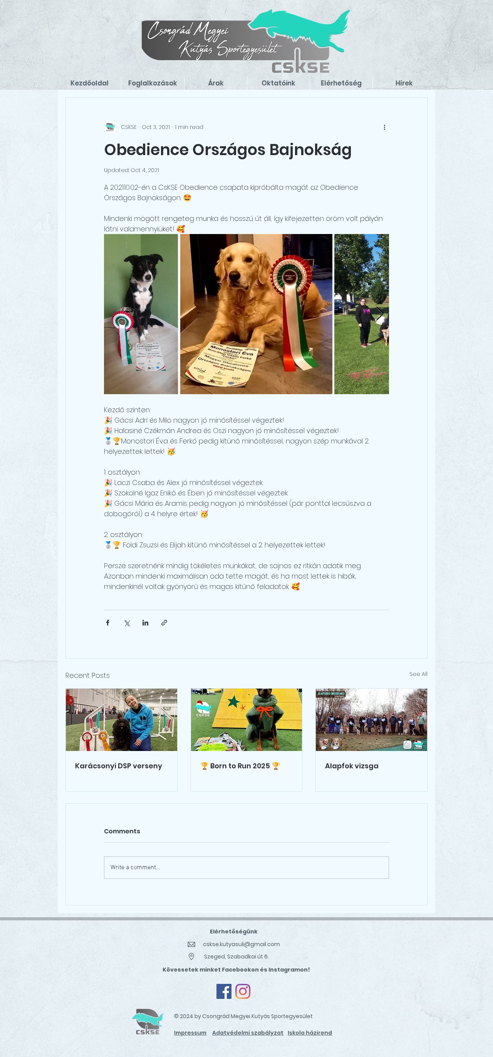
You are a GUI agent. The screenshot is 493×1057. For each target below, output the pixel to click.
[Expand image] (141, 314)
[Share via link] (164, 622)
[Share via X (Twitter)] (126, 622)
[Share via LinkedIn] (145, 622)
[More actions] (384, 127)
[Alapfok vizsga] (371, 720)
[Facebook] (223, 991)
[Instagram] (242, 991)
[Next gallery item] (380, 314)
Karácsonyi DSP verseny (118, 766)
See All (418, 674)
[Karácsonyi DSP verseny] (121, 720)
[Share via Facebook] (107, 622)
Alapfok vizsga (352, 766)
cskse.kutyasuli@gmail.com (241, 944)
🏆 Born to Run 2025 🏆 (240, 766)
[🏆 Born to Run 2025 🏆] (246, 720)
